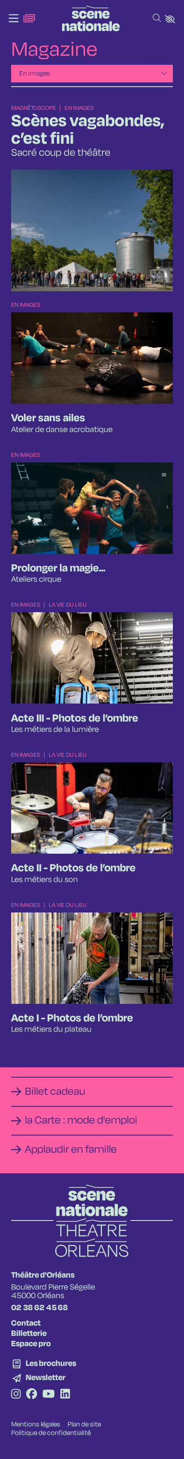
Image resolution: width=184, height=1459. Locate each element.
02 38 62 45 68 (39, 1308)
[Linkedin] (65, 1395)
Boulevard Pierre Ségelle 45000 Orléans (53, 1291)
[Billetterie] (29, 18)
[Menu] (13, 18)
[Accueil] (91, 18)
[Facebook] (31, 1395)
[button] (170, 19)
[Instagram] (16, 1395)
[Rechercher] (157, 18)
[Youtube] (48, 1395)
